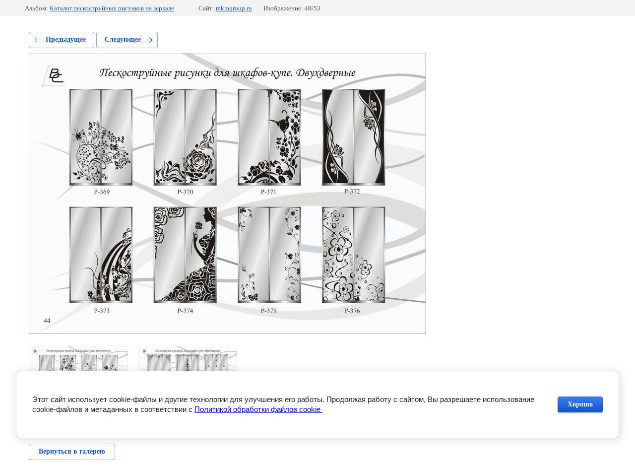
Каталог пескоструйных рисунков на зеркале (112, 8)
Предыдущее (66, 39)
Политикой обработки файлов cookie (258, 409)
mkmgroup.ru (234, 8)
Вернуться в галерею (72, 451)
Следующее (123, 39)
